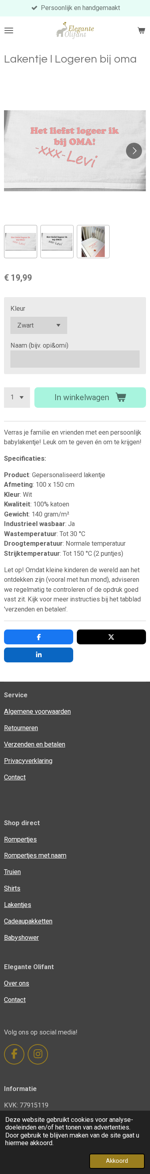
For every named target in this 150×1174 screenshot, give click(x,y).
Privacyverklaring (28, 761)
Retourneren (21, 728)
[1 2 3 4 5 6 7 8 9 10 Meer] (17, 397)
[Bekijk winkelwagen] (141, 30)
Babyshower (21, 937)
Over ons (16, 983)
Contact (15, 777)
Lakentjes (17, 905)
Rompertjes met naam (35, 855)
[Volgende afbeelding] (134, 151)
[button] (20, 241)
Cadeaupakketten (28, 921)
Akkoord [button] (117, 1160)
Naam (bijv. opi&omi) (39, 345)
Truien (12, 872)
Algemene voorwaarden (37, 711)
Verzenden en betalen (34, 744)
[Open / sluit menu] (9, 30)
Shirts (12, 888)
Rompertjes (20, 839)
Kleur (17, 308)
